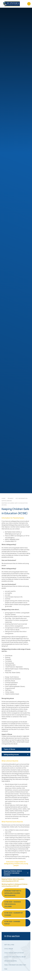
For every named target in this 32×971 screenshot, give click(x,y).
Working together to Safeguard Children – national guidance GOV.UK (15, 885)
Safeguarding (7, 500)
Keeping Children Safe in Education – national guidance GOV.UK (13, 880)
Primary (10, 498)
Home (3, 498)
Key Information (22, 498)
